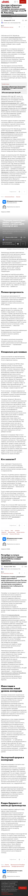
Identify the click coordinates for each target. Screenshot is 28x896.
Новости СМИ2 (5, 212)
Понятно (22, 888)
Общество (3, 532)
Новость (18, 197)
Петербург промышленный (18, 866)
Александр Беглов (13, 615)
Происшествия (11, 532)
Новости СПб (4, 534)
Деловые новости (20, 532)
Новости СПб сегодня (14, 534)
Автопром (17, 530)
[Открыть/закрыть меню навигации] (15, 2)
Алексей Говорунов (15, 37)
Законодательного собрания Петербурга (13, 673)
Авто (12, 530)
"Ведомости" (5, 172)
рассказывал (15, 517)
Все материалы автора (7, 27)
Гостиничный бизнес (9, 197)
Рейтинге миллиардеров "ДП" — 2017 (12, 103)
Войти (23, 1)
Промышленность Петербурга (18, 864)
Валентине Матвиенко (8, 132)
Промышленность (5, 866)
